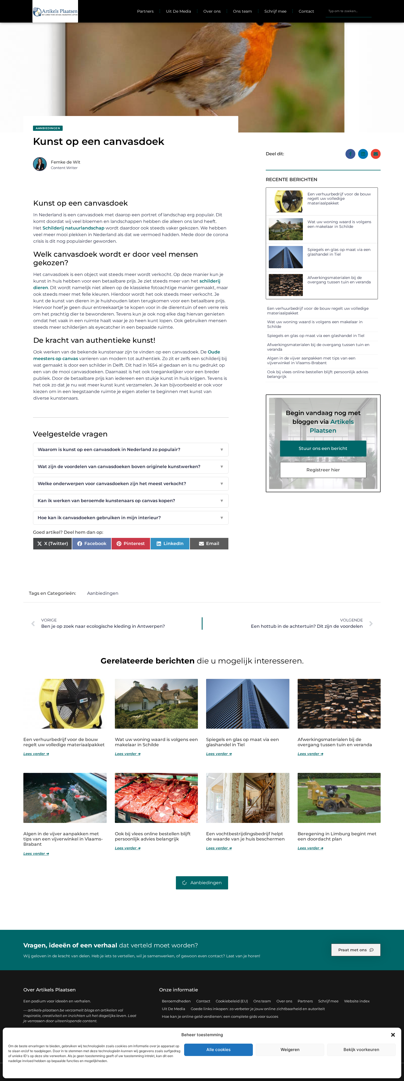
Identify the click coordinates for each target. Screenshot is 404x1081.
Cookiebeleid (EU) (232, 1001)
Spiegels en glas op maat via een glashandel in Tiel (339, 252)
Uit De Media (178, 11)
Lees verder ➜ (36, 753)
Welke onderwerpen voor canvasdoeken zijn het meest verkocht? (131, 483)
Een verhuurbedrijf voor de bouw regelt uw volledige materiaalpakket (339, 199)
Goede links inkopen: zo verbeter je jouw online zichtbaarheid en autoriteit (258, 1009)
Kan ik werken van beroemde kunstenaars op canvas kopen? (131, 500)
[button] (393, 1035)
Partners (145, 11)
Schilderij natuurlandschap (73, 228)
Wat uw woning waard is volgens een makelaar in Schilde (339, 224)
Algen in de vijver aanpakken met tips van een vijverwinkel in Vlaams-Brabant (311, 360)
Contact (306, 11)
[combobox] (349, 11)
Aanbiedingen (48, 128)
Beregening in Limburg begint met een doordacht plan (337, 836)
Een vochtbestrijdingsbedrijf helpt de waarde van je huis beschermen (245, 836)
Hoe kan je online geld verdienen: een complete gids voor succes (220, 1016)
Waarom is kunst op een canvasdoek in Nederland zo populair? (131, 449)
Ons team (242, 11)
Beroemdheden (176, 1001)
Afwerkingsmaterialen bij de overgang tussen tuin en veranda (339, 280)
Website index (357, 1001)
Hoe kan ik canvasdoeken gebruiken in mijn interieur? (131, 517)
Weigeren (290, 1049)
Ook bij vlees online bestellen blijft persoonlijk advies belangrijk (317, 374)
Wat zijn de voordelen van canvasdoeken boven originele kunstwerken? (131, 466)
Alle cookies (218, 1049)
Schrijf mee (275, 11)
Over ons (212, 11)
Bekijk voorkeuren (361, 1049)
